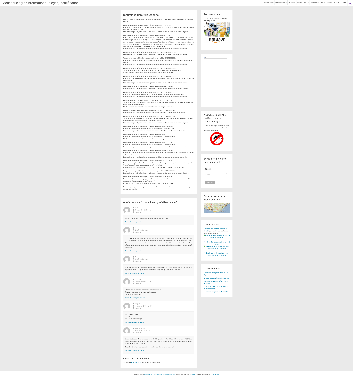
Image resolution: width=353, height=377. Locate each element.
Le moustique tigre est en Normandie (216, 292)
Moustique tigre (268, 2)
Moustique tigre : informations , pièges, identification (40, 3)
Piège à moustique (281, 2)
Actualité (336, 2)
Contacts (343, 2)
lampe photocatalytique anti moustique (216, 278)
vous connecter (136, 362)
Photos (306, 2)
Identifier (299, 2)
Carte (323, 2)
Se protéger (291, 2)
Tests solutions (315, 2)
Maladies (329, 2)
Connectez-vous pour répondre (135, 222)
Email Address (209, 175)
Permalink (137, 212)
